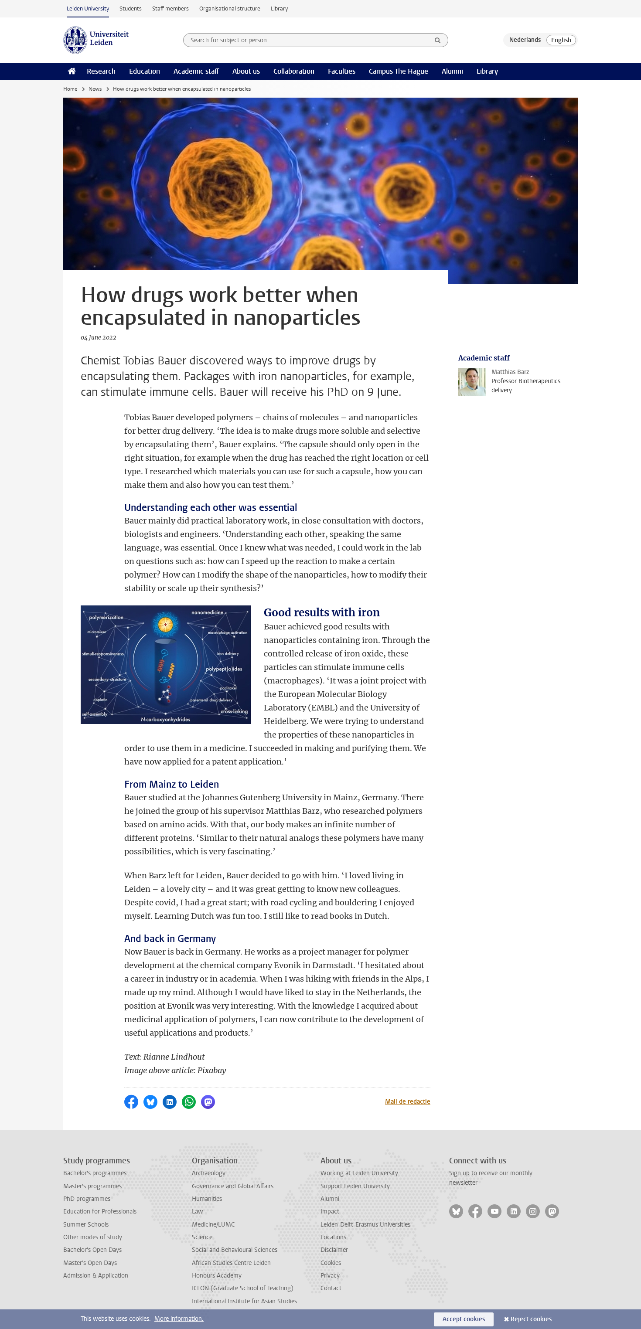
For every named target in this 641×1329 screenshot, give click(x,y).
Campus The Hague (398, 71)
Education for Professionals (99, 1211)
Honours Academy (217, 1275)
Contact (330, 1288)
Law (197, 1211)
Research (101, 71)
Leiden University (88, 8)
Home (70, 88)
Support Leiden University (355, 1186)
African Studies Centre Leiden (231, 1263)
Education (144, 71)
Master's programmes (92, 1186)
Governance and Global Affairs (232, 1186)
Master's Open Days (90, 1263)
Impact (329, 1211)
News (95, 88)
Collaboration (293, 71)
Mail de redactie (407, 1102)
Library (279, 8)
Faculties (341, 71)
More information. (179, 1319)
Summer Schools (86, 1224)
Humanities (207, 1199)
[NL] (525, 40)
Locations (333, 1237)
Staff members (170, 8)
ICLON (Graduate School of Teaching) (242, 1288)
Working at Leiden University (359, 1173)
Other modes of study (92, 1237)
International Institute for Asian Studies (244, 1301)
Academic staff (196, 71)
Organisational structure (229, 8)
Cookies (330, 1263)
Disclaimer (334, 1250)
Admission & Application (95, 1275)
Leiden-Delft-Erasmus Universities (365, 1224)
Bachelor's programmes (94, 1173)
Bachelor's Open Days (92, 1250)
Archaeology (208, 1173)
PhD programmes (86, 1199)
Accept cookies (464, 1319)
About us (246, 71)
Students (130, 8)
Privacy (330, 1275)
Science (202, 1237)
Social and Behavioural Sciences (234, 1250)
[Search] (437, 40)
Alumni (452, 71)
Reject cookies (531, 1319)
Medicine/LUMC (213, 1224)
